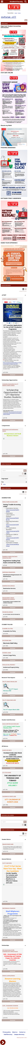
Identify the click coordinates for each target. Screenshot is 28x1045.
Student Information (6, 488)
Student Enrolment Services (7, 829)
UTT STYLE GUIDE (6, 772)
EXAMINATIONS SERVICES (8, 585)
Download (16, 374)
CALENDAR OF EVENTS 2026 (9, 796)
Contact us (22, 1032)
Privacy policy (7, 1032)
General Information (6, 285)
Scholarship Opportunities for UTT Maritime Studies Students (10, 384)
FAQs (4, 484)
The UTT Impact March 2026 (9, 700)
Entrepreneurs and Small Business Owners (10, 430)
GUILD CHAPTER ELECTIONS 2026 (10, 723)
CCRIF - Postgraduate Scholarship (10, 1005)
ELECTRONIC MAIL (6, 640)
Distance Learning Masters (8, 975)
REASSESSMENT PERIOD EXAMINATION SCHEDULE (8, 598)
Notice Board (4, 23)
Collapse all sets (23, 291)
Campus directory (19, 1034)
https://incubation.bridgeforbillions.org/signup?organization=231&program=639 (12, 363)
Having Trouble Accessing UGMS (10, 501)
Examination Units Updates (7, 815)
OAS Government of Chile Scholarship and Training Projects (10, 950)
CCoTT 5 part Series (7, 863)
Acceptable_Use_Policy (7, 628)
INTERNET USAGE (6, 652)
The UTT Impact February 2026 (9, 681)
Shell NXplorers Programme (8, 908)
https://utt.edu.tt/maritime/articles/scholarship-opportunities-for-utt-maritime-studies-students (12, 413)
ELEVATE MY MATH (7, 750)
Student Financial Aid (6, 464)
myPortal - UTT (8, 16)
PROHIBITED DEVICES (7, 612)
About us (14, 1032)
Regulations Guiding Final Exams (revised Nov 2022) (9, 557)
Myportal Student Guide (7, 844)
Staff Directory (8, 1034)
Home (16, 13)
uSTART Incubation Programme (9, 299)
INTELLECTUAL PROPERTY (8, 664)
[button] (24, 470)
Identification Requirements (8, 572)
